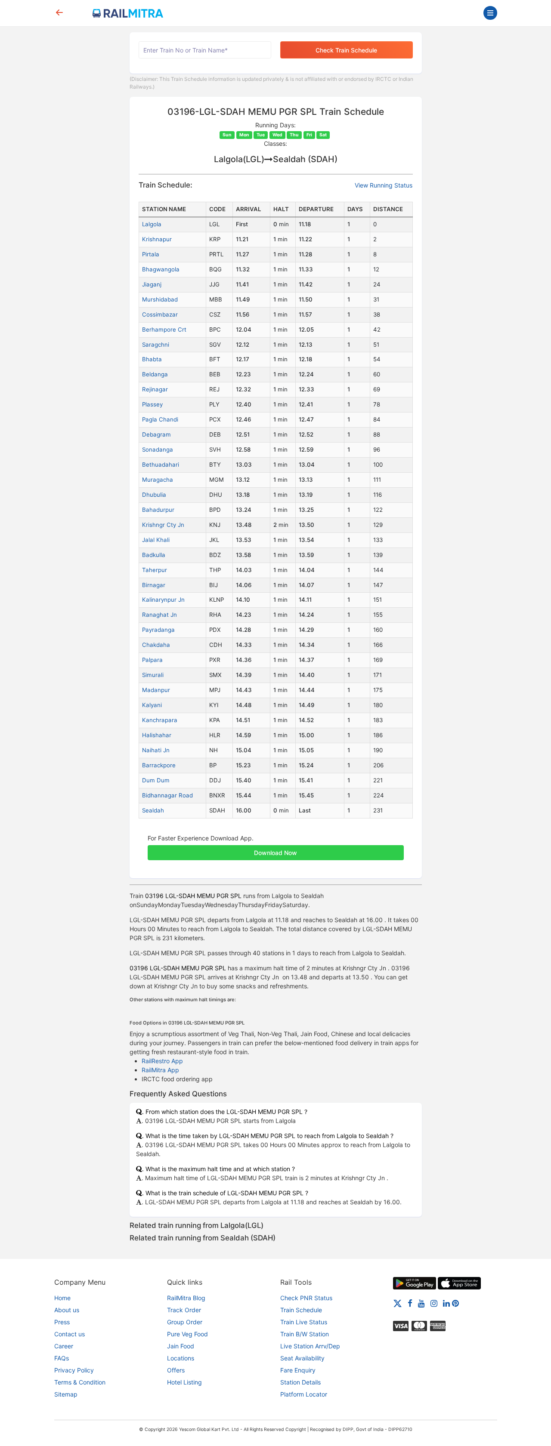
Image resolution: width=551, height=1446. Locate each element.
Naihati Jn (156, 750)
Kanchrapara (159, 720)
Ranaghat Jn (159, 614)
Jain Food (180, 1346)
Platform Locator (303, 1394)
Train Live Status (303, 1322)
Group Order (184, 1322)
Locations (180, 1358)
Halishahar (156, 735)
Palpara (152, 659)
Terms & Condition (79, 1382)
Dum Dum (156, 780)
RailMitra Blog (186, 1297)
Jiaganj (151, 284)
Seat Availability (302, 1358)
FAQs (61, 1358)
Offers (176, 1370)
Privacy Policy (74, 1370)
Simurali (153, 674)
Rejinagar (155, 389)
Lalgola (151, 224)
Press (62, 1322)
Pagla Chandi (160, 419)
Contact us (69, 1334)
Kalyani (152, 704)
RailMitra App (160, 1070)
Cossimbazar (160, 314)
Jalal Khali (156, 539)
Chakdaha (156, 644)
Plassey (152, 404)
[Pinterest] (455, 1303)
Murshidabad (160, 299)
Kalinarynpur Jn (163, 599)
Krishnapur (157, 239)
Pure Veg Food (187, 1334)
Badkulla (153, 554)
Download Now (275, 852)
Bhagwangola (161, 269)
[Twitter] (397, 1303)
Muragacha (157, 479)
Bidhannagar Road (167, 795)
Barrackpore (159, 765)
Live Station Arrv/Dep (310, 1346)
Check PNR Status (306, 1297)
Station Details (300, 1382)
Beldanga (155, 374)
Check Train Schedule (346, 50)
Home (62, 1297)
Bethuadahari (160, 464)
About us (66, 1310)
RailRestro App (162, 1061)
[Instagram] (433, 1303)
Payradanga (158, 629)
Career (63, 1346)
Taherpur (154, 569)
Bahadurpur (158, 509)
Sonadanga (157, 449)
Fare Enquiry (298, 1370)
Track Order (184, 1310)
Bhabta (152, 359)
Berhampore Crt (164, 329)
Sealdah (153, 810)
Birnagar (153, 584)
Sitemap (65, 1394)
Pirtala (150, 254)
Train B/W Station (304, 1334)
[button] (276, 848)
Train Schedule (301, 1310)
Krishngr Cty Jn (163, 524)
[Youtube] (421, 1303)
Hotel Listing (184, 1382)
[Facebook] (410, 1303)
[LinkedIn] (446, 1303)
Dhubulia (154, 494)
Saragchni (155, 344)
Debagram (156, 434)
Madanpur (156, 689)
